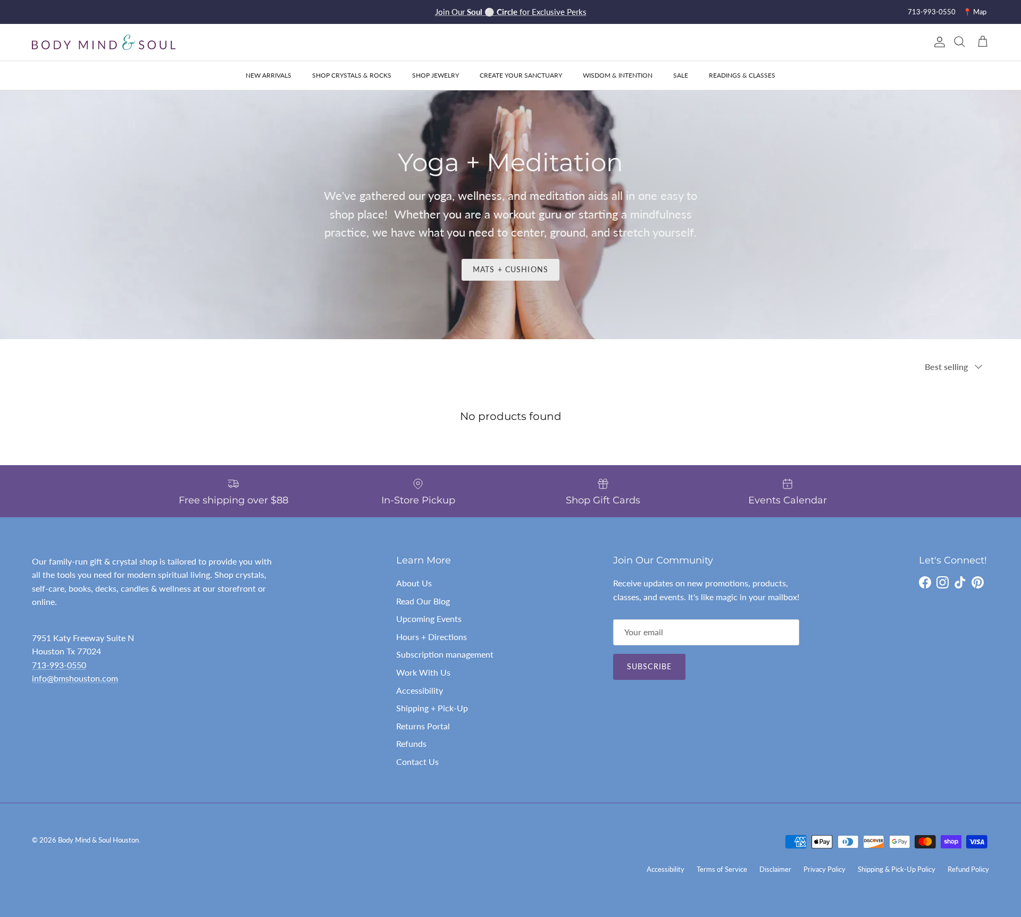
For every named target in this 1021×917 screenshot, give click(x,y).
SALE (680, 75)
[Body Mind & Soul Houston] (103, 42)
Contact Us (417, 761)
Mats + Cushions (510, 269)
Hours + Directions (431, 637)
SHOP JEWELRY (435, 75)
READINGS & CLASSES (742, 75)
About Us (414, 583)
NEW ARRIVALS (268, 75)
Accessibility (419, 690)
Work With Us (423, 672)
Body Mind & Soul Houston (98, 840)
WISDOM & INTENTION (617, 75)
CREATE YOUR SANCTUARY (521, 75)
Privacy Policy (825, 869)
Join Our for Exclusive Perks (511, 11)
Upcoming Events (429, 618)
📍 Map (974, 11)
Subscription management (444, 654)
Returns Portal (423, 726)
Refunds (411, 743)
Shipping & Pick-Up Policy (896, 869)
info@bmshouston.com (75, 678)
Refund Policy (968, 869)
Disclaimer (775, 869)
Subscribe (649, 666)
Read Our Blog (423, 601)
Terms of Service (722, 869)
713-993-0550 (932, 11)
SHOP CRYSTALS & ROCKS (351, 75)
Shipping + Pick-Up (432, 708)
